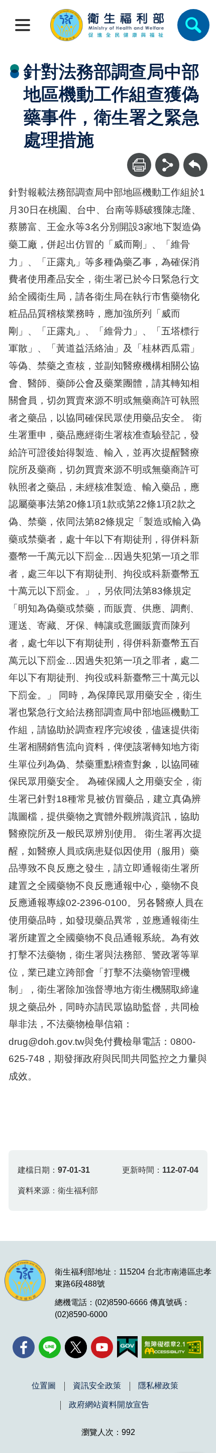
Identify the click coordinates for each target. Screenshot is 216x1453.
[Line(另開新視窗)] (50, 1347)
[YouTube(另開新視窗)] (102, 1347)
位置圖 (44, 1386)
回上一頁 (195, 157)
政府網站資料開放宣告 (109, 1405)
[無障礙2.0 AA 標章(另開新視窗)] (172, 1347)
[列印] (139, 165)
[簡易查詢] (193, 25)
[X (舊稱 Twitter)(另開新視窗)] (76, 1347)
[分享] (167, 165)
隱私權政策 (158, 1386)
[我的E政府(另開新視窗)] (127, 1347)
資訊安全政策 (97, 1386)
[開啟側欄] (23, 25)
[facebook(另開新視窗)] (24, 1347)
